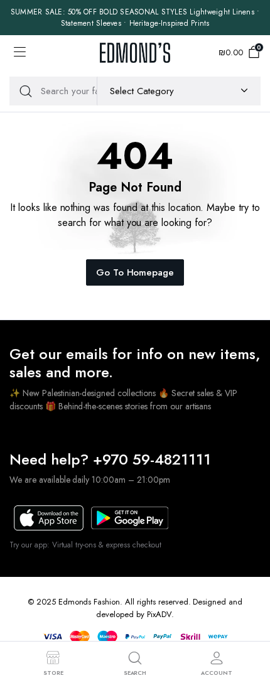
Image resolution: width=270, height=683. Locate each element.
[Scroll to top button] (249, 626)
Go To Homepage (135, 272)
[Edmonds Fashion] (135, 52)
